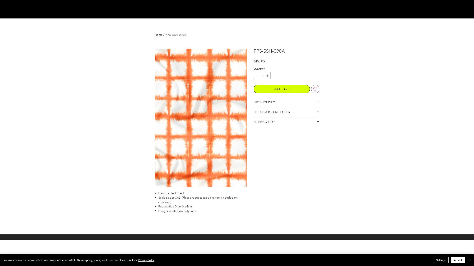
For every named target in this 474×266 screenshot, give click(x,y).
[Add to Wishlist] (315, 89)
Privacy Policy (146, 260)
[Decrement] (256, 75)
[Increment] (268, 75)
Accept (458, 260)
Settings (440, 260)
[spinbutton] (262, 75)
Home (159, 35)
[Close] (469, 260)
